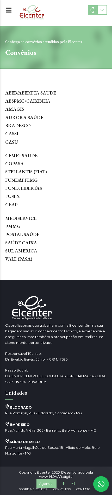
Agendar (46, 483)
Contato (83, 489)
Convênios (62, 489)
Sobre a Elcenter (33, 489)
